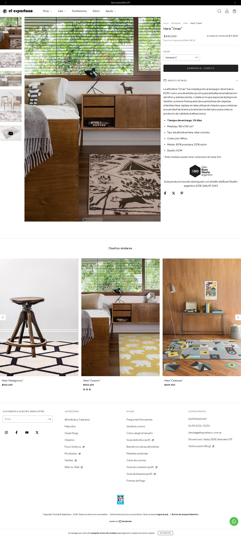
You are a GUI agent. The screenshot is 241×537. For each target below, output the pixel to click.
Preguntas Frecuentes (140, 419)
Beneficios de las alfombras (143, 446)
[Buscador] (219, 11)
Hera (185, 23)
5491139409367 (197, 418)
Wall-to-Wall (72, 467)
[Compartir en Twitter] (173, 193)
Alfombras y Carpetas (77, 419)
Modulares (71, 453)
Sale (60, 11)
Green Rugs (71, 433)
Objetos (70, 439)
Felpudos (70, 426)
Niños (184, 138)
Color (166, 52)
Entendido (165, 533)
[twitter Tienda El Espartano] (37, 432)
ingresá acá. (163, 514)
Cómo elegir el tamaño (140, 433)
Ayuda (109, 11)
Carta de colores (136, 460)
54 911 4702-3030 (199, 425)
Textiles (69, 460)
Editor (96, 11)
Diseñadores (79, 11)
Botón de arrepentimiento (185, 514)
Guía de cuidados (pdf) (140, 467)
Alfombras (176, 23)
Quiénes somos (136, 426)
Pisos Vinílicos (73, 446)
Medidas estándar (137, 453)
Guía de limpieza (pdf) (139, 473)
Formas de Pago (136, 480)
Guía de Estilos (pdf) (138, 439)
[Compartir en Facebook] (165, 193)
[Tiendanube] (120, 521)
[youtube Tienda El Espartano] (27, 432)
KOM (179, 150)
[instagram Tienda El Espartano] (6, 432)
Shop (46, 11)
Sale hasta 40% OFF (120, 3)
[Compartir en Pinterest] (181, 193)
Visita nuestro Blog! (199, 446)
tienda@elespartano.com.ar (204, 432)
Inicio (166, 23)
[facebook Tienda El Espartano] (16, 432)
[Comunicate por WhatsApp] (234, 521)
